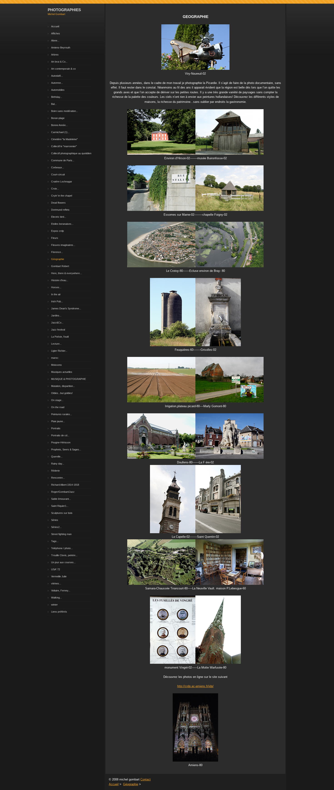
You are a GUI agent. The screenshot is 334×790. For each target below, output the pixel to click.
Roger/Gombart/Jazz (63, 491)
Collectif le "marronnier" (64, 146)
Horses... (56, 287)
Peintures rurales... (61, 414)
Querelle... (56, 456)
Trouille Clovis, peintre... (64, 555)
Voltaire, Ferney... (60, 590)
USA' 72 (55, 569)
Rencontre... (58, 477)
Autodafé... (57, 75)
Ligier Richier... (59, 350)
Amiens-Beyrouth (60, 47)
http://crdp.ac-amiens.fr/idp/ (195, 686)
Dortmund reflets (60, 209)
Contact (145, 779)
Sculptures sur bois (61, 513)
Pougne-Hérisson (60, 442)
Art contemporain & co (63, 68)
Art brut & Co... (59, 61)
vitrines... (56, 583)
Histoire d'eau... (59, 280)
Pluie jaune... (58, 421)
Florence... (57, 252)
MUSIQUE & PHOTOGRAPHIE (68, 379)
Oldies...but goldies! (62, 393)
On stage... (57, 400)
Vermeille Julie (59, 576)
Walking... (56, 597)
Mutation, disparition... (63, 386)
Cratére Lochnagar (61, 181)
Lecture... (56, 343)
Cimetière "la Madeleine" (64, 139)
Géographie (57, 259)
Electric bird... (58, 216)
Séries (54, 520)
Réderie (55, 470)
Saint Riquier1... (59, 506)
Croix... (55, 188)
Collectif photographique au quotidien (71, 153)
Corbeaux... (57, 167)
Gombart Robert (60, 266)
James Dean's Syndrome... (66, 308)
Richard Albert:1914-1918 (65, 484)
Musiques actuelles (61, 372)
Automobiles (58, 89)
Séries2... (56, 527)
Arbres (55, 54)
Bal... (54, 104)
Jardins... (56, 315)
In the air (56, 294)
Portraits (55, 428)
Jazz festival (58, 329)
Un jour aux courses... (63, 562)
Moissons (56, 364)
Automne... (57, 82)
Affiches (55, 33)
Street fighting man (61, 534)
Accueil (55, 26)
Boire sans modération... (64, 111)
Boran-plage (58, 118)
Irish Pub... (57, 301)
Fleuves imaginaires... (63, 245)
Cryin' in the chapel (61, 195)
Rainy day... (57, 463)
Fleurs (54, 238)
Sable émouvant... (61, 498)
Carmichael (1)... (60, 132)
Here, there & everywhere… (66, 273)
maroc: (55, 357)
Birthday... (56, 97)
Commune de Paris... (62, 160)
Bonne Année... (59, 125)
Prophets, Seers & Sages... (66, 449)
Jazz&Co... (57, 322)
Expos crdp (57, 231)
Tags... (55, 541)
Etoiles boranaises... (62, 223)
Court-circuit (58, 174)
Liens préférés (59, 611)
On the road (57, 407)
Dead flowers (58, 202)
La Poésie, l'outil (60, 336)
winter (54, 604)
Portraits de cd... (60, 435)
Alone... (55, 40)
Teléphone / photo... (62, 548)
